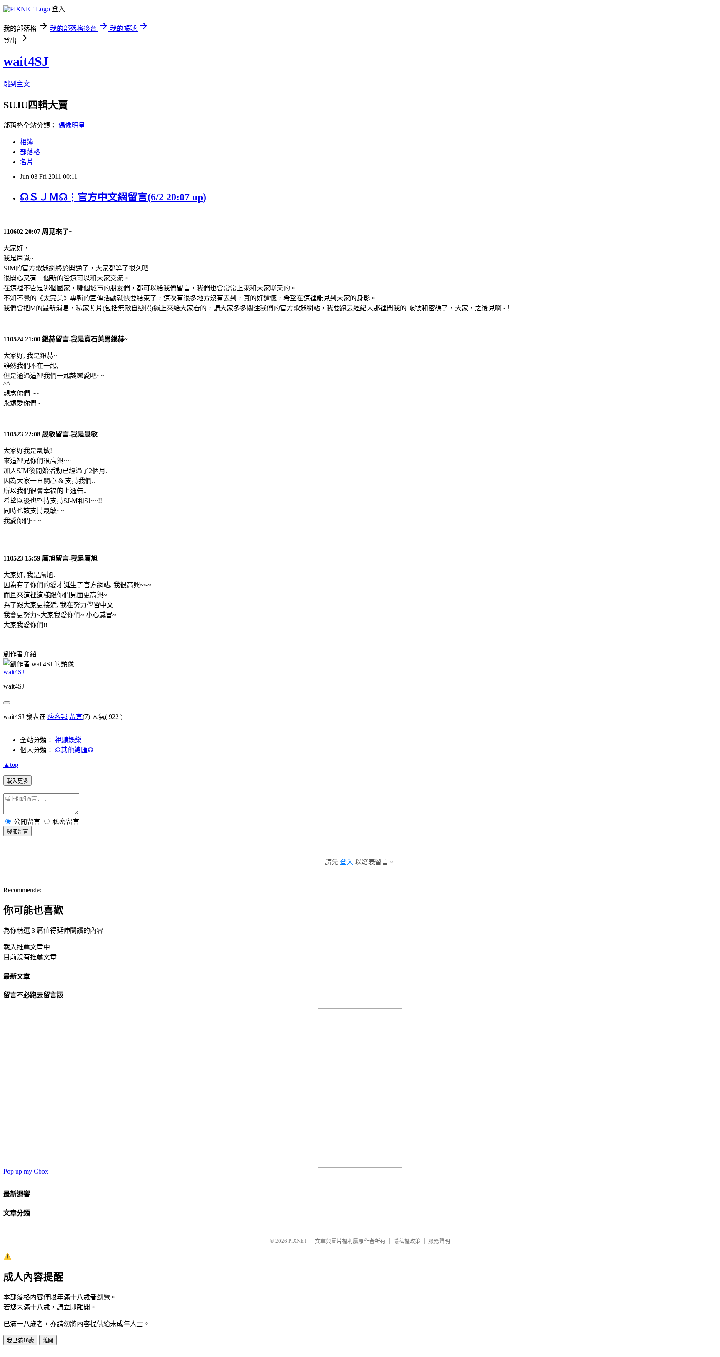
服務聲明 (439, 1241)
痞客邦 (58, 716)
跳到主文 (16, 84)
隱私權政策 (406, 1241)
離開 (47, 1340)
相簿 (26, 141)
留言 (75, 716)
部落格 (30, 151)
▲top (10, 764)
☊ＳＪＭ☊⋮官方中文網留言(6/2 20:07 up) (113, 197)
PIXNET (297, 1241)
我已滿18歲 (20, 1340)
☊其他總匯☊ (74, 750)
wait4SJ (26, 61)
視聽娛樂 (68, 740)
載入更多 (17, 781)
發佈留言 (17, 832)
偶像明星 (71, 125)
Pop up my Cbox (25, 1171)
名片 (26, 161)
